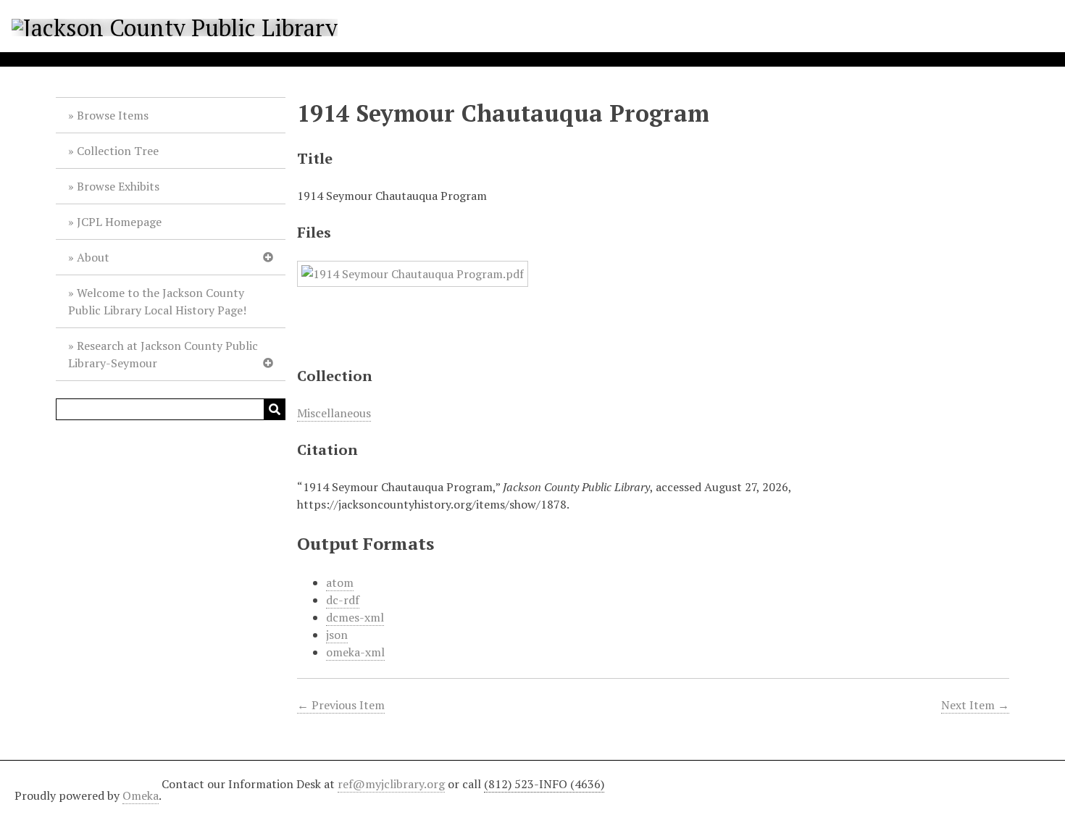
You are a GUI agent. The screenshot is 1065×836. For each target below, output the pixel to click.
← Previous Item (341, 705)
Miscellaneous (334, 413)
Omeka (140, 795)
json (337, 635)
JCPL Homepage (119, 222)
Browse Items (113, 115)
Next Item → (975, 705)
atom (340, 582)
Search (274, 409)
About (93, 257)
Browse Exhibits (118, 186)
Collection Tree (118, 151)
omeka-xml (355, 652)
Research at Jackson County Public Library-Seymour (163, 354)
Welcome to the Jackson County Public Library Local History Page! (157, 301)
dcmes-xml (355, 617)
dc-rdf (342, 600)
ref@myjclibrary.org (391, 784)
